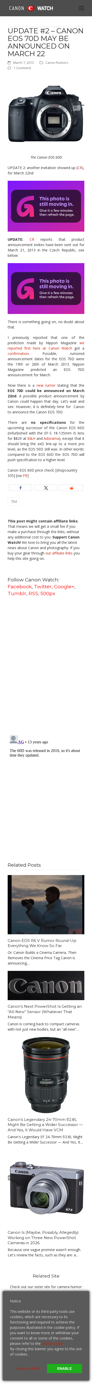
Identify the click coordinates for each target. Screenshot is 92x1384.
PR (25, 475)
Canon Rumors (56, 62)
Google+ (64, 586)
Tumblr (17, 593)
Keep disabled (27, 1368)
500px (47, 593)
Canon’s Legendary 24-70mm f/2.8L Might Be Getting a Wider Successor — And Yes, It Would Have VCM (45, 1124)
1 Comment (22, 68)
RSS (33, 593)
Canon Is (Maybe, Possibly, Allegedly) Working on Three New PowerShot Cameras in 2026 (43, 1237)
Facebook (20, 586)
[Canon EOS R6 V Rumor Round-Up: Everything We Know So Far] (46, 904)
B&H (31, 438)
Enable (64, 1368)
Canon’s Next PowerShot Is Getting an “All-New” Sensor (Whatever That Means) (45, 1011)
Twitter (43, 586)
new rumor (44, 385)
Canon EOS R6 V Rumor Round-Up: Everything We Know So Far (42, 943)
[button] (81, 8)
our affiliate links (59, 553)
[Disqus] (46, 665)
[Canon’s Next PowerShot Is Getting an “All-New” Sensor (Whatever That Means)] (46, 985)
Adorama (51, 438)
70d (14, 501)
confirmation (18, 353)
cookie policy (52, 1343)
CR (79, 167)
